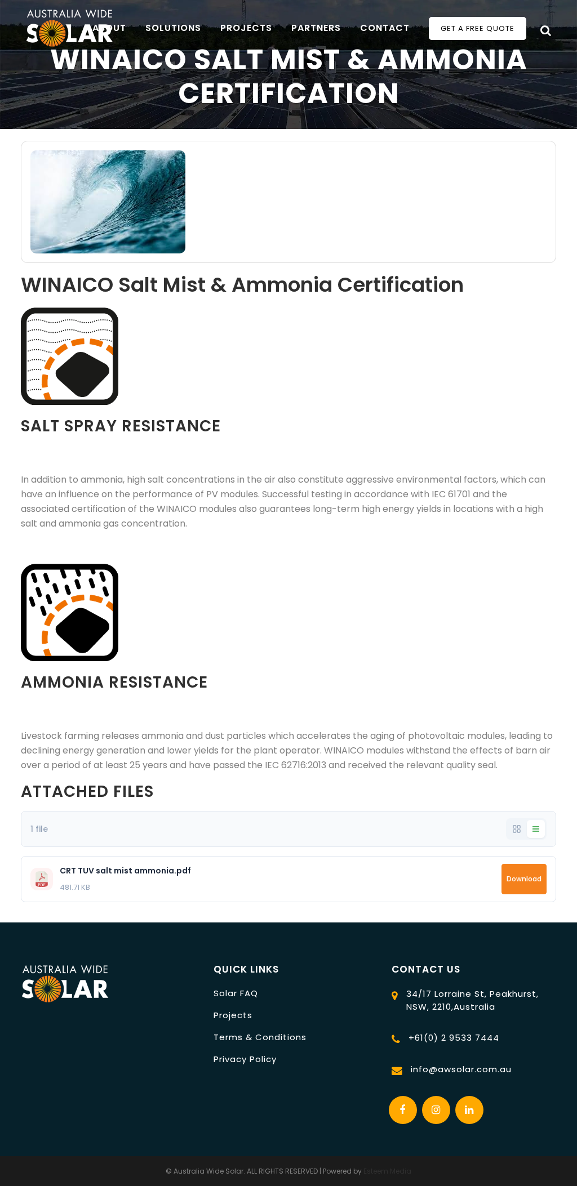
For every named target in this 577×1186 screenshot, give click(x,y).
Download (524, 879)
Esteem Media (387, 1171)
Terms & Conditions (260, 1037)
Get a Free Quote (477, 28)
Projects (233, 1015)
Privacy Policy (245, 1059)
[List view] (536, 829)
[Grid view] (517, 829)
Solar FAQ (236, 993)
